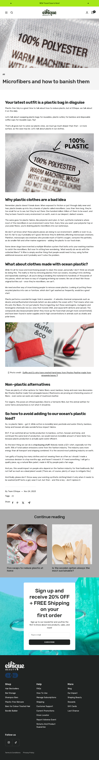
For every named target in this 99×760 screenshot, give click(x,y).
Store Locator (42, 715)
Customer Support (44, 706)
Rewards (71, 702)
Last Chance (73, 711)
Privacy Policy (28, 753)
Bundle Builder (11, 711)
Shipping (40, 702)
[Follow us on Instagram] (8, 742)
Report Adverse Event (46, 719)
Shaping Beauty (75, 697)
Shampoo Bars (11, 697)
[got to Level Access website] (11, 674)
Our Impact (72, 693)
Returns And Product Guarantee (45, 725)
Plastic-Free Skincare (14, 702)
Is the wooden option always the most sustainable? (71, 569)
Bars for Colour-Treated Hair (17, 706)
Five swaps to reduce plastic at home (25, 569)
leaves (53, 375)
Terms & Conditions (12, 753)
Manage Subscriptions (46, 697)
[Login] (87, 12)
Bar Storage (10, 693)
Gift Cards (72, 706)
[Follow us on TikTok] (15, 742)
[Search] (12, 12)
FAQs (38, 688)
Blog (70, 688)
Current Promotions (45, 711)
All (4, 74)
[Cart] (92, 12)
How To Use (41, 693)
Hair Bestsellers (12, 688)
